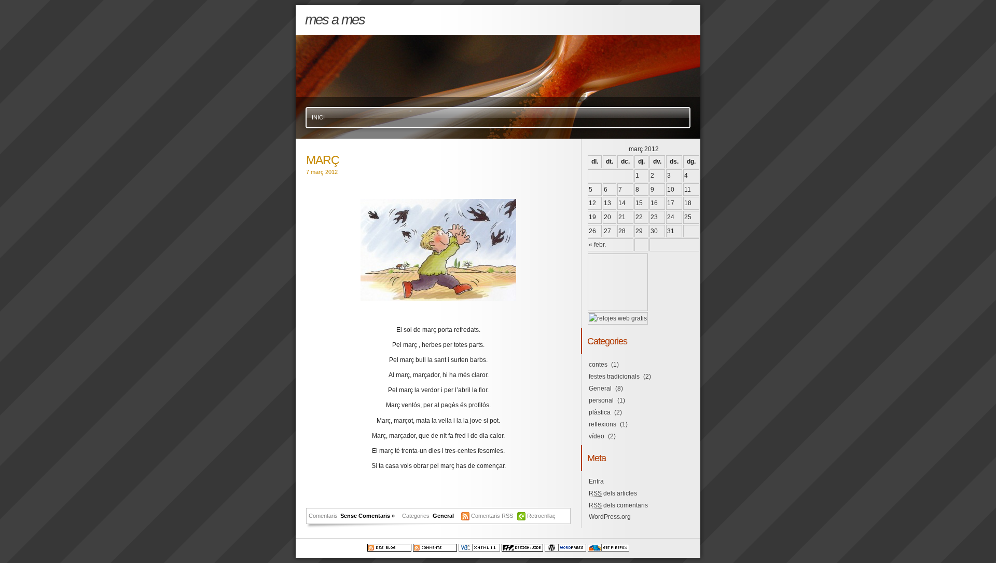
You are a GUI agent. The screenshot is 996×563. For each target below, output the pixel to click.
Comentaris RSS (493, 516)
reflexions (602, 424)
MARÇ (322, 160)
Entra (596, 481)
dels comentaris (618, 505)
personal (601, 400)
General (443, 516)
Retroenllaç (541, 516)
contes (598, 364)
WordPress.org (610, 516)
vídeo (596, 436)
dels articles (613, 493)
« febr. (597, 244)
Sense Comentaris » (367, 516)
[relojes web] (615, 304)
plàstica (600, 412)
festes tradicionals (614, 376)
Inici (318, 117)
